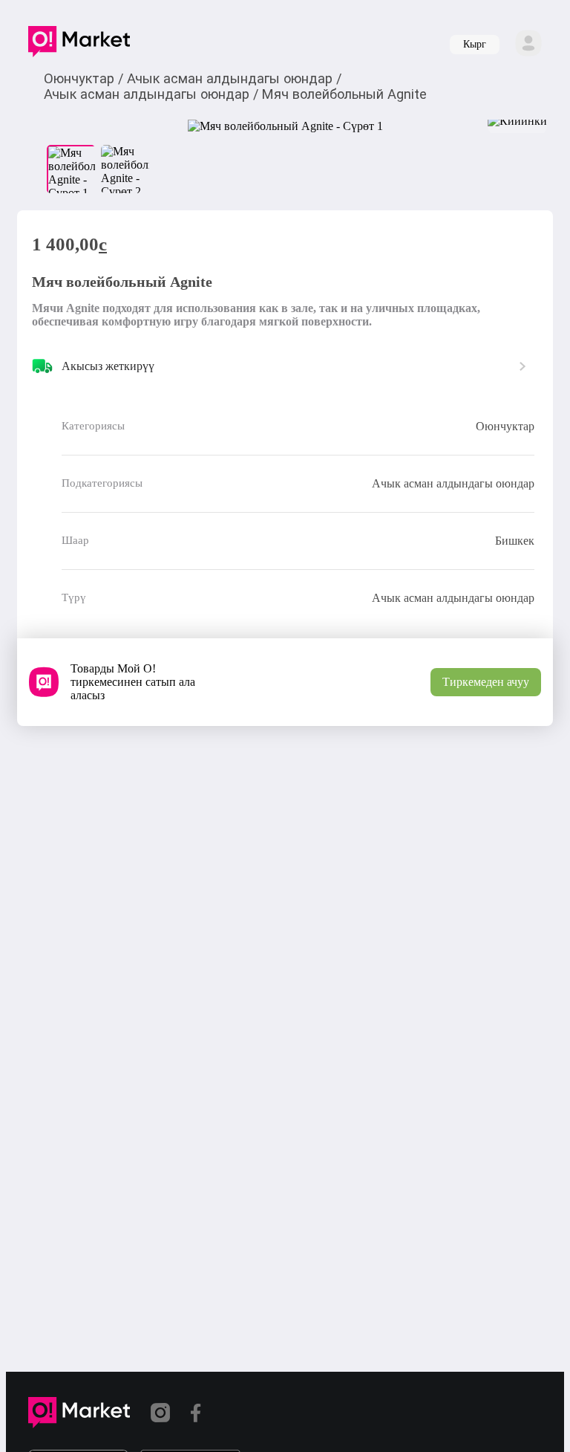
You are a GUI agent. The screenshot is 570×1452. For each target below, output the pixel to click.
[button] (79, 44)
